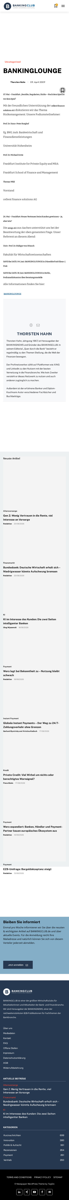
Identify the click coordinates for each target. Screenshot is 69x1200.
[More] (53, 83)
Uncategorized (13, 62)
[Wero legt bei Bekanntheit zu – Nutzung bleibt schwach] (33, 632)
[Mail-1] (50, 1192)
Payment (7, 667)
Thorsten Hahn (34, 334)
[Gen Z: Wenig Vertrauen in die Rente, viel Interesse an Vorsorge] (33, 477)
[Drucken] (38, 83)
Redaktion (7, 524)
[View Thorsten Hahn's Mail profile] (38, 325)
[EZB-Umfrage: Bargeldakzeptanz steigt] (27, 837)
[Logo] (19, 6)
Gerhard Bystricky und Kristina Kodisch (20, 731)
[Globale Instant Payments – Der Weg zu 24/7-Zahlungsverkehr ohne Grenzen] (33, 684)
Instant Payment (11, 719)
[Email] (16, 83)
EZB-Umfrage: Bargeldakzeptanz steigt (27, 869)
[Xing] (27, 1192)
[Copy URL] (45, 83)
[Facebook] (23, 83)
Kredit (6, 770)
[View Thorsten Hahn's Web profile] (31, 325)
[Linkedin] (30, 83)
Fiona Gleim (8, 783)
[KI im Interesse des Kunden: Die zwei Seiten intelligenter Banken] (33, 580)
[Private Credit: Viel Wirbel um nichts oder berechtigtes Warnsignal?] (33, 736)
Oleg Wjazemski (10, 627)
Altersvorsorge (10, 511)
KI (4, 615)
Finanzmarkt (9, 563)
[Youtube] (34, 1192)
